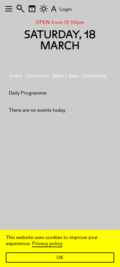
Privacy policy (47, 243)
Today (15, 76)
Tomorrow (37, 76)
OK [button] (60, 257)
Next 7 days (66, 76)
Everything (94, 76)
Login (65, 9)
